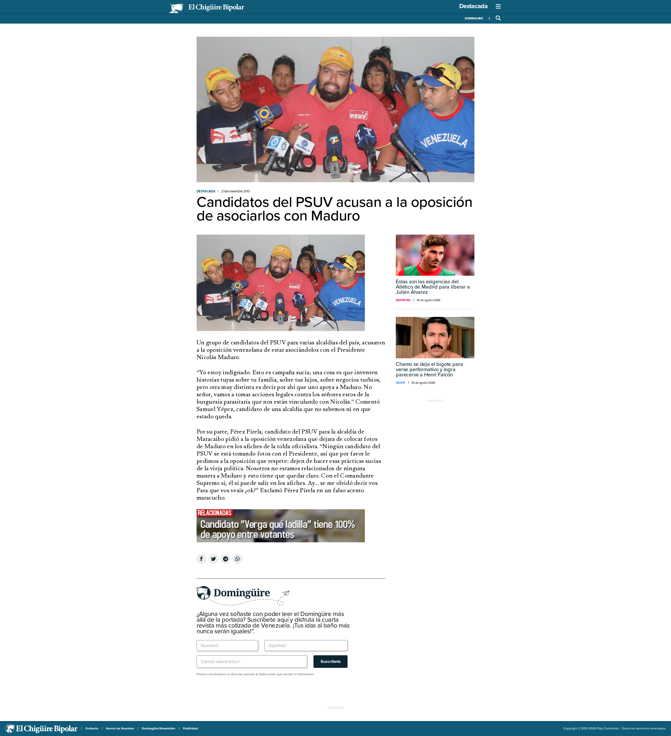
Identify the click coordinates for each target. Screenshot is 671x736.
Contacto (91, 728)
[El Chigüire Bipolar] (206, 8)
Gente (400, 383)
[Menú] (498, 6)
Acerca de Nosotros (120, 728)
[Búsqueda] (498, 18)
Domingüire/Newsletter (158, 728)
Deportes (403, 300)
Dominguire (474, 18)
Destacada (473, 6)
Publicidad (190, 728)
